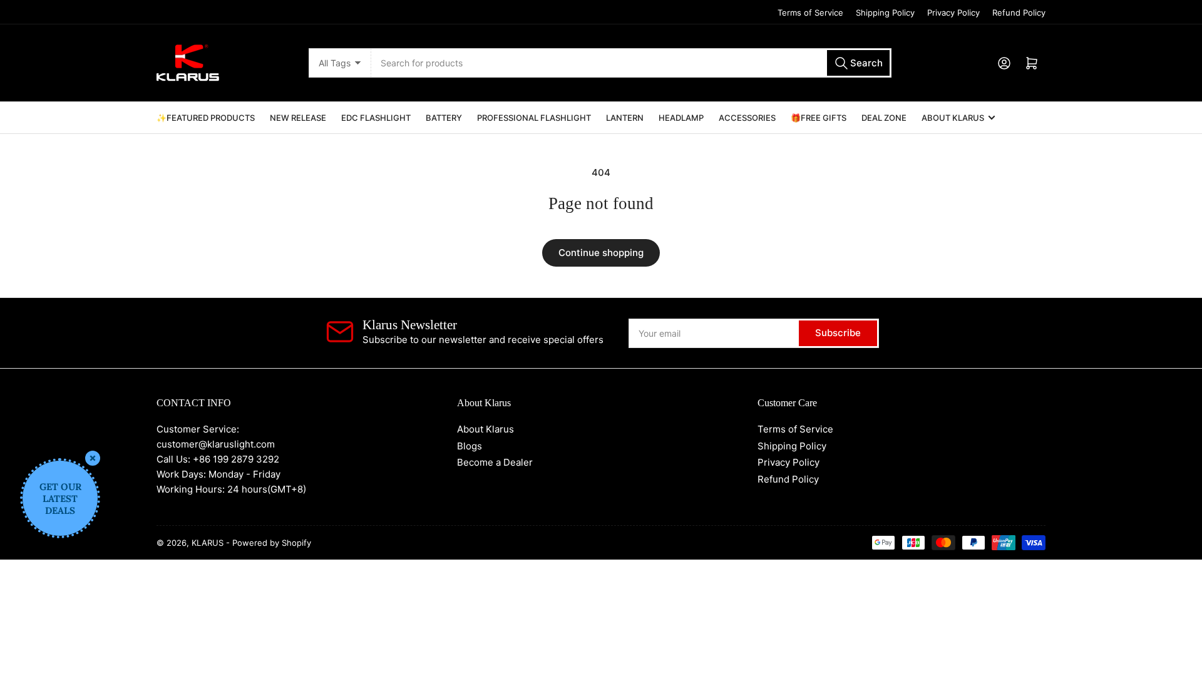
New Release (298, 118)
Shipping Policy (885, 13)
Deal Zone (884, 118)
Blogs (469, 446)
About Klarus (953, 118)
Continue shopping (601, 253)
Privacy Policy (953, 13)
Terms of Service (810, 13)
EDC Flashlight (376, 118)
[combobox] (631, 63)
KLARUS (207, 543)
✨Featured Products (206, 118)
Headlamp (681, 118)
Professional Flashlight (534, 118)
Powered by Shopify (271, 543)
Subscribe (838, 333)
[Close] (92, 458)
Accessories (747, 118)
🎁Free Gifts (818, 118)
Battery (444, 118)
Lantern (625, 118)
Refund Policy (1018, 13)
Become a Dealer (495, 462)
